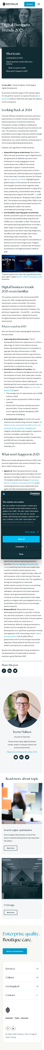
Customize (20, 547)
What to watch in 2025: (17, 68)
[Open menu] (38, 4)
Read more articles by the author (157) (22, 752)
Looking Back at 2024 (14, 58)
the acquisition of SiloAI (16, 179)
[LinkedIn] (13, 1028)
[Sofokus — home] (13, 4)
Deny (21, 554)
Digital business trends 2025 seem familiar (19, 63)
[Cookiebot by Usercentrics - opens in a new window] (30, 493)
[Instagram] (8, 1028)
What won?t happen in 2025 (17, 71)
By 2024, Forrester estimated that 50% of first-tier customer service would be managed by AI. (23, 425)
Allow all (21, 539)
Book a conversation (15, 951)
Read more (10, 848)
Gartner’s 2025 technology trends (29, 277)
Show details (30, 532)
